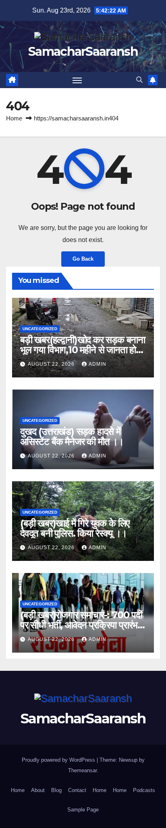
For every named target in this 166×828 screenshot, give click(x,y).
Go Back (83, 259)
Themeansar (82, 770)
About (38, 790)
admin (97, 364)
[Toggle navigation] (77, 80)
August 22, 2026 (52, 364)
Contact (77, 790)
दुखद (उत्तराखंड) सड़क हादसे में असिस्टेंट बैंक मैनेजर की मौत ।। (72, 436)
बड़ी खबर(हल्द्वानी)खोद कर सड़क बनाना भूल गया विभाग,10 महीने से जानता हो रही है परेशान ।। (82, 350)
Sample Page (83, 810)
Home (14, 118)
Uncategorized (40, 329)
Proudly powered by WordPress (59, 760)
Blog (56, 790)
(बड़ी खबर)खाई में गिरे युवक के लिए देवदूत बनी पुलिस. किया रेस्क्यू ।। (74, 528)
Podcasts (144, 790)
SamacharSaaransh (83, 51)
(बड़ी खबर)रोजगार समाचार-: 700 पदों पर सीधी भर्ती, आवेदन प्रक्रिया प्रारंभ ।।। (81, 625)
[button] (139, 79)
